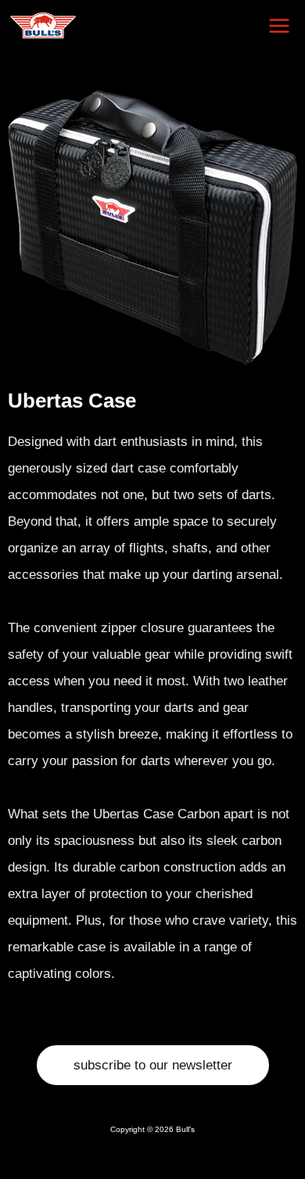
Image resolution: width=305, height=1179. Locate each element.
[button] (153, 1065)
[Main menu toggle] (280, 26)
